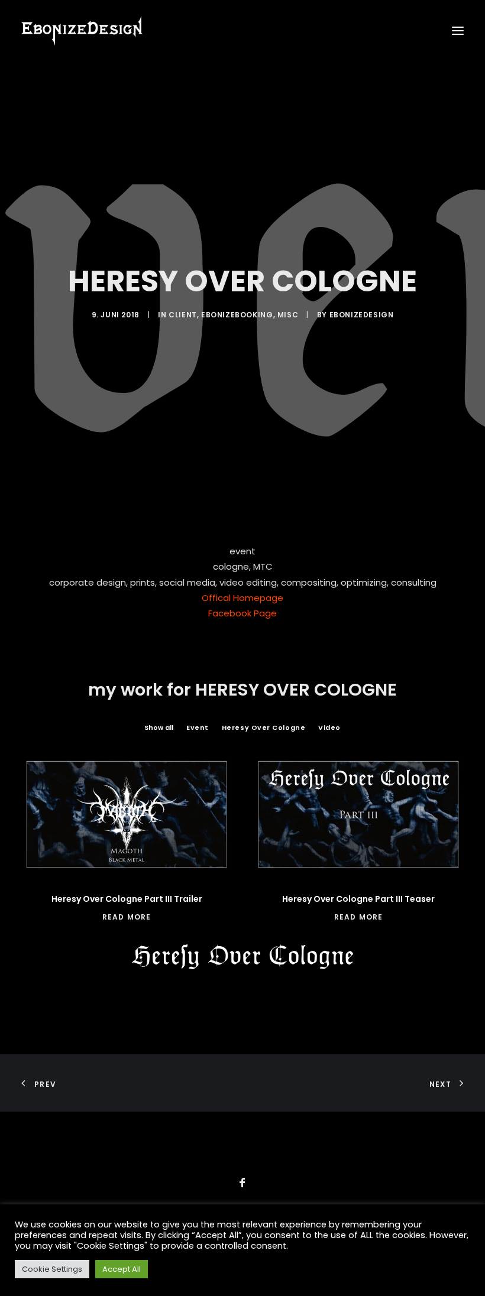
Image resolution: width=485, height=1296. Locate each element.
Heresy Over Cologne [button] (263, 727)
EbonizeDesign (361, 315)
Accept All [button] (121, 1269)
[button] (458, 30)
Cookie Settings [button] (52, 1269)
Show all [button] (158, 727)
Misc (287, 315)
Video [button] (329, 727)
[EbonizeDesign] (82, 31)
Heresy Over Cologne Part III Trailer (126, 899)
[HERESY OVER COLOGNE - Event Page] (242, 956)
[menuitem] (159, 728)
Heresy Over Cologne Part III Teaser (358, 899)
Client (183, 315)
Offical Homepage (242, 598)
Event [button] (197, 727)
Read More (126, 917)
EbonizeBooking (237, 315)
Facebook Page (242, 613)
